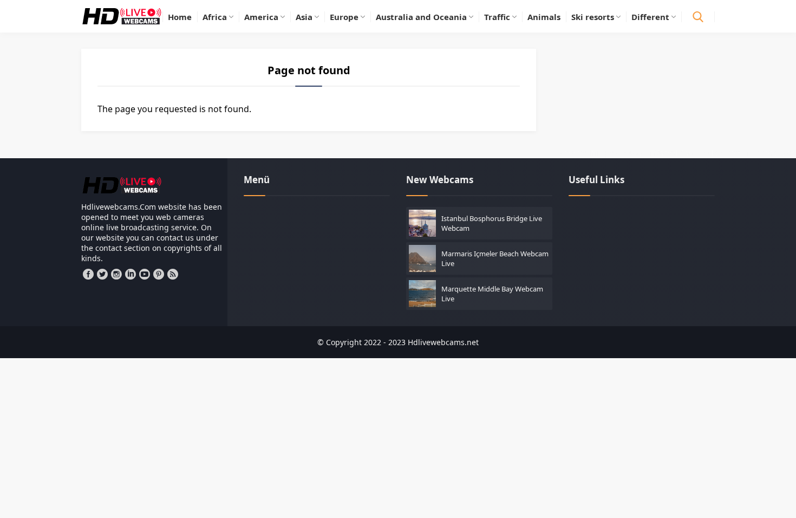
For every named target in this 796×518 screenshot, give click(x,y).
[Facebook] (88, 274)
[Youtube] (144, 274)
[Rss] (172, 274)
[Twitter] (102, 274)
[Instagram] (116, 274)
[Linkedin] (130, 274)
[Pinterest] (158, 274)
